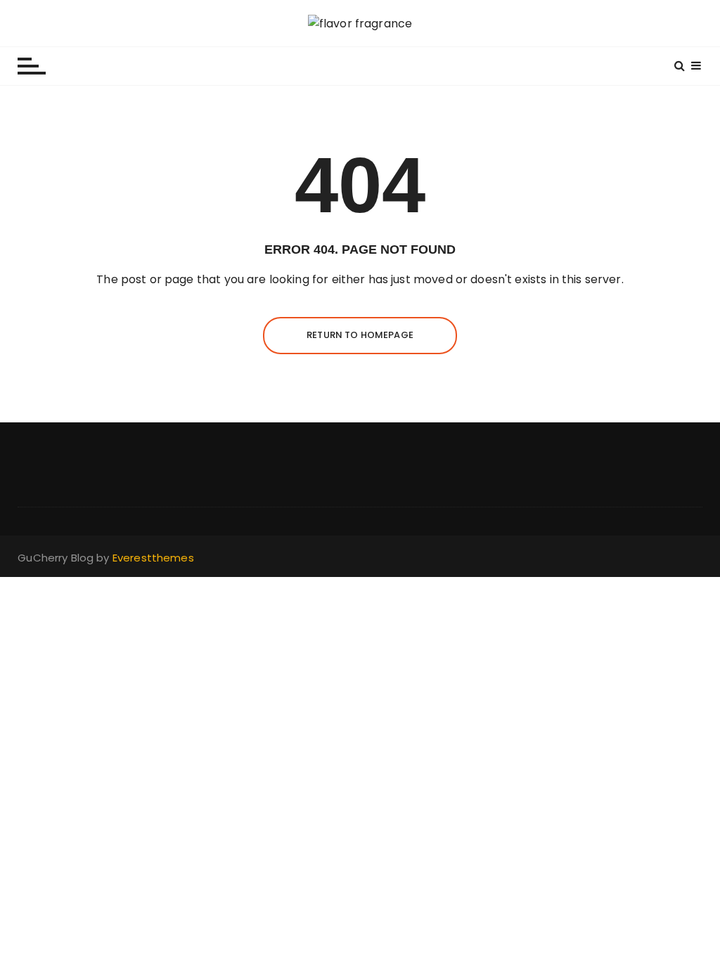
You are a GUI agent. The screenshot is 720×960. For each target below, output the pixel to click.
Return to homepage (360, 335)
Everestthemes (153, 557)
